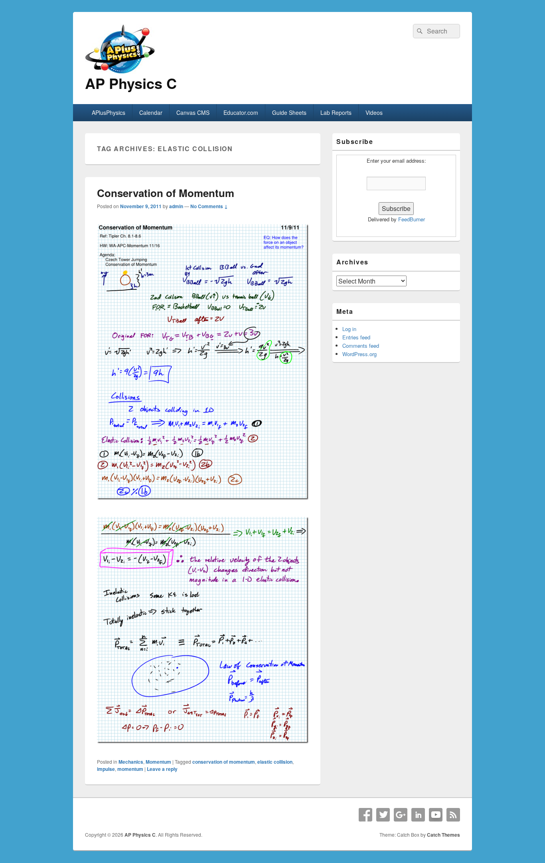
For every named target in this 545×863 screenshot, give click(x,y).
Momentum (158, 761)
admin (176, 206)
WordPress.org (359, 354)
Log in (349, 329)
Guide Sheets (289, 112)
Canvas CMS (192, 112)
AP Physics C (131, 83)
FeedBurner (411, 219)
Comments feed (360, 345)
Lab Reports (335, 112)
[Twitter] (383, 815)
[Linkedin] (418, 815)
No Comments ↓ (209, 206)
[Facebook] (365, 815)
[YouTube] (435, 815)
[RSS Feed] (453, 815)
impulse (106, 768)
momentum (130, 768)
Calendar (150, 112)
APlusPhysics (108, 112)
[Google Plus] (400, 815)
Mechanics (130, 761)
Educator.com (240, 112)
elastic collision (274, 761)
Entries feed (356, 337)
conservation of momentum (223, 761)
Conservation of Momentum (165, 192)
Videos (374, 112)
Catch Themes (443, 834)
